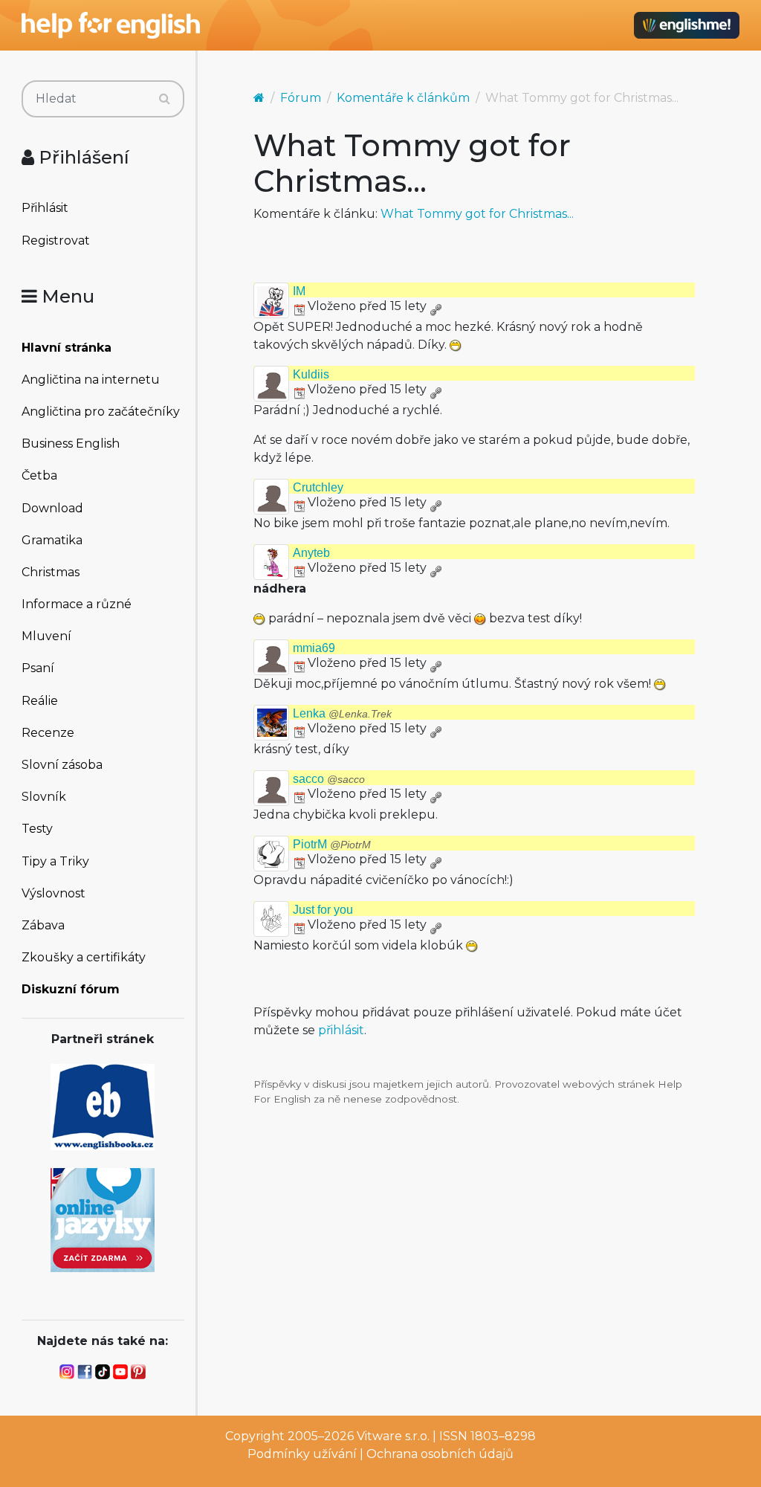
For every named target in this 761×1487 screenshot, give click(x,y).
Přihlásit (45, 208)
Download (52, 508)
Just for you (323, 909)
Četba (39, 475)
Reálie (40, 701)
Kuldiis (311, 374)
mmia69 (314, 648)
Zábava (43, 925)
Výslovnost (53, 893)
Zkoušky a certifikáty (84, 957)
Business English (71, 443)
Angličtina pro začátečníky (101, 411)
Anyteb (311, 552)
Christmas (51, 572)
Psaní (38, 668)
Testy (37, 829)
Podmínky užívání (302, 1454)
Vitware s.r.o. (393, 1436)
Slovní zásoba (62, 765)
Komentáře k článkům (403, 98)
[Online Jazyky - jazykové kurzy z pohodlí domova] (103, 1219)
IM (299, 291)
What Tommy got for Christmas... (477, 214)
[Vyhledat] (164, 99)
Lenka (342, 713)
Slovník (44, 797)
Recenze (48, 733)
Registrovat (56, 240)
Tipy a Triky (55, 861)
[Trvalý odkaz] (435, 306)
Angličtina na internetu (91, 379)
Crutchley (318, 487)
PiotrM (332, 844)
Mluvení (46, 636)
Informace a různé (77, 604)
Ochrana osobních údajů (440, 1454)
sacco (329, 778)
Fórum (300, 98)
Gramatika (52, 540)
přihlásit (341, 1030)
